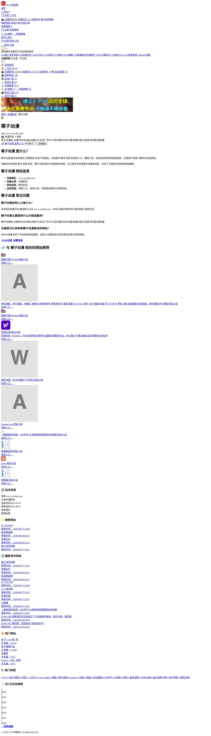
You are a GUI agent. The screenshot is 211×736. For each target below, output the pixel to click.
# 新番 (87, 677)
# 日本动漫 (145, 677)
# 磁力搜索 (14, 677)
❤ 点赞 (29, 144)
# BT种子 (108, 677)
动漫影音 (12, 114)
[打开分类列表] (7, 48)
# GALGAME (43, 677)
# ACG (4, 677)
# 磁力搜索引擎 (159, 677)
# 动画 (81, 677)
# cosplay (73, 677)
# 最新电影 (134, 677)
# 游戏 (124, 677)
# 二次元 (31, 677)
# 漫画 (53, 677)
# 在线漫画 (97, 677)
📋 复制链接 (41, 144)
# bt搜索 (117, 677)
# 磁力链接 (62, 677)
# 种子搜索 (173, 677)
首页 (3, 114)
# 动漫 (23, 677)
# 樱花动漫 (184, 677)
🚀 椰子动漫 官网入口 (12, 143)
